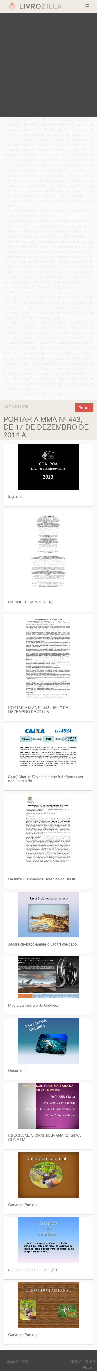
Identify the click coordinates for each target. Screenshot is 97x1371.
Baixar (84, 407)
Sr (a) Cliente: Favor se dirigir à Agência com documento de (45, 779)
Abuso (88, 1367)
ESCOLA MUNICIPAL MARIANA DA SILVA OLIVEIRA (44, 1137)
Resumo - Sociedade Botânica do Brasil (41, 879)
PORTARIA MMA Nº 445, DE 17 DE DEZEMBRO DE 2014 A (38, 709)
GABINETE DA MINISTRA (30, 602)
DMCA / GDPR (82, 1361)
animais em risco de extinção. (33, 1269)
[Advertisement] (48, 64)
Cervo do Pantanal (24, 1204)
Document (16, 1070)
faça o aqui (17, 496)
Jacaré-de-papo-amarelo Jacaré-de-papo (42, 944)
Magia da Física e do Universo (33, 1005)
